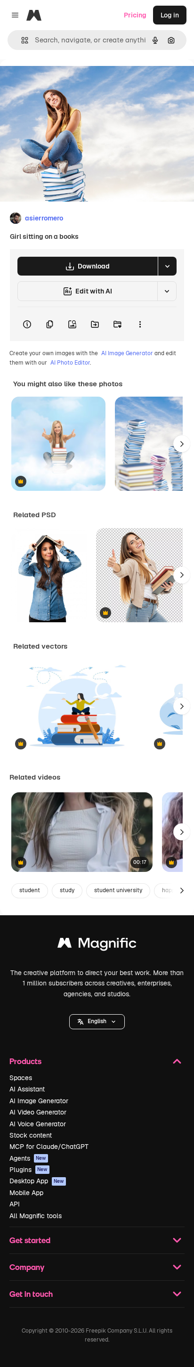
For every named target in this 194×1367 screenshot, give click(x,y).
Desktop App (36, 1181)
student (29, 890)
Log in (170, 15)
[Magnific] (97, 945)
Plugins (28, 1169)
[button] (97, 1021)
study (67, 890)
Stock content (30, 1135)
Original (60, 80)
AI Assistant (27, 1089)
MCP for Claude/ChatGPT (49, 1146)
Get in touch (31, 1294)
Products (25, 1061)
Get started (29, 1240)
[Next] (181, 444)
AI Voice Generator (37, 1124)
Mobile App (26, 1192)
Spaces (20, 1078)
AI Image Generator (127, 353)
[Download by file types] (167, 266)
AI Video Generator (37, 1112)
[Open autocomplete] (21, 40)
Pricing (135, 15)
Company (26, 1267)
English (97, 1021)
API (14, 1204)
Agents (27, 1158)
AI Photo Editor (70, 362)
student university (118, 890)
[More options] (139, 324)
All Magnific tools (35, 1216)
